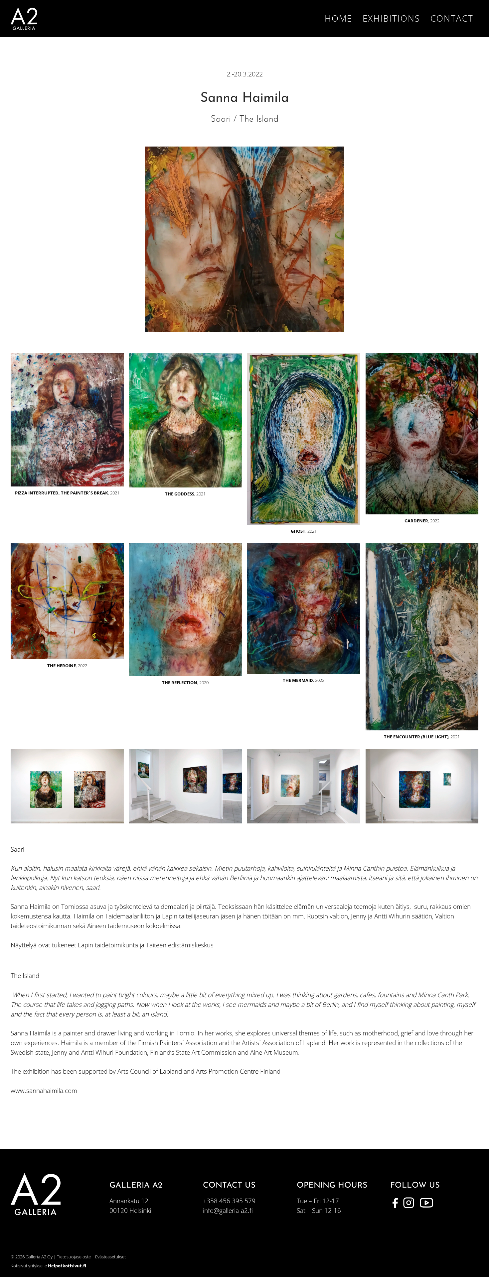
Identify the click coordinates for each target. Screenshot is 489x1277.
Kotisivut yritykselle (48, 1266)
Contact (451, 18)
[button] (67, 426)
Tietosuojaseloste (74, 1257)
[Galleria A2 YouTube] (426, 1203)
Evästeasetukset (110, 1257)
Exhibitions (391, 18)
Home (338, 18)
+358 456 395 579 (229, 1200)
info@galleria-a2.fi (228, 1210)
